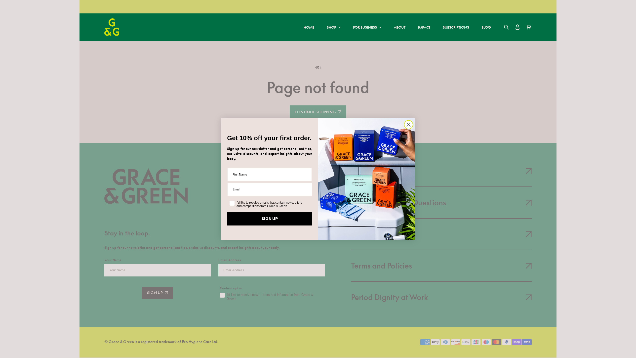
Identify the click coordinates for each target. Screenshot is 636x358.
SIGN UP (270, 219)
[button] (334, 27)
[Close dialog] (408, 124)
